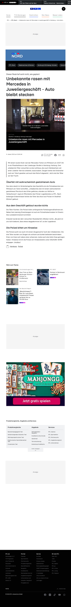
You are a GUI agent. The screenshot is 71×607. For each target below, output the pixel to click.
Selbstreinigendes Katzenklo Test (17, 434)
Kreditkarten (24, 570)
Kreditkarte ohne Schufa (38, 436)
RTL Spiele (55, 563)
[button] (20, 158)
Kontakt (38, 556)
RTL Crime (55, 568)
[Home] (35, 9)
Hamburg (13, 246)
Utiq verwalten (40, 575)
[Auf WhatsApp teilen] (63, 155)
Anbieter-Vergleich (26, 580)
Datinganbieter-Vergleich (36, 432)
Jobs (53, 558)
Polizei (20, 246)
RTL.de (8, 554)
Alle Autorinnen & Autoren (11, 567)
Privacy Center (40, 561)
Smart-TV (8, 580)
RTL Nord (14, 20)
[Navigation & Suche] (63, 9)
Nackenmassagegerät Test (15, 432)
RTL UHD (8, 578)
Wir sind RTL (55, 554)
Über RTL (54, 556)
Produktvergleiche (26, 563)
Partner (23, 554)
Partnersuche (25, 561)
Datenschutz (40, 563)
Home (7, 588)
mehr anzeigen (36, 448)
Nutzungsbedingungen (42, 566)
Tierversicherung (36, 441)
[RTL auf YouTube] (59, 595)
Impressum (39, 558)
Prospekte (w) (25, 583)
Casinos (23, 556)
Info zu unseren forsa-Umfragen (42, 579)
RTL (8, 20)
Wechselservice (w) (26, 573)
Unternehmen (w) (26, 578)
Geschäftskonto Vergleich (25, 567)
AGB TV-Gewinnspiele (42, 568)
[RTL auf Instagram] (50, 595)
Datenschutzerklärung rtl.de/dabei (42, 572)
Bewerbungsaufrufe (11, 575)
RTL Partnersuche (53, 437)
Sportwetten (24, 558)
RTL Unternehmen (53, 443)
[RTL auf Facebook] (45, 595)
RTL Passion (55, 573)
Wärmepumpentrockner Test (16, 437)
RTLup (53, 566)
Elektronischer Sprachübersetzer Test (17, 441)
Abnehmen (35, 438)
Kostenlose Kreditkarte (38, 444)
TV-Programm (9, 558)
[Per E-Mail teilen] (59, 155)
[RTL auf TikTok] (55, 595)
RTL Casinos (51, 432)
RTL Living (55, 570)
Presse (54, 561)
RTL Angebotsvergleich (55, 440)
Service (38, 554)
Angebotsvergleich (26, 575)
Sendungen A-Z (10, 556)
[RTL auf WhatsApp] (64, 595)
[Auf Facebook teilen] (55, 155)
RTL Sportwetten (53, 434)
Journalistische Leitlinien (10, 572)
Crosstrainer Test (13, 444)
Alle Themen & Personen (10, 562)
